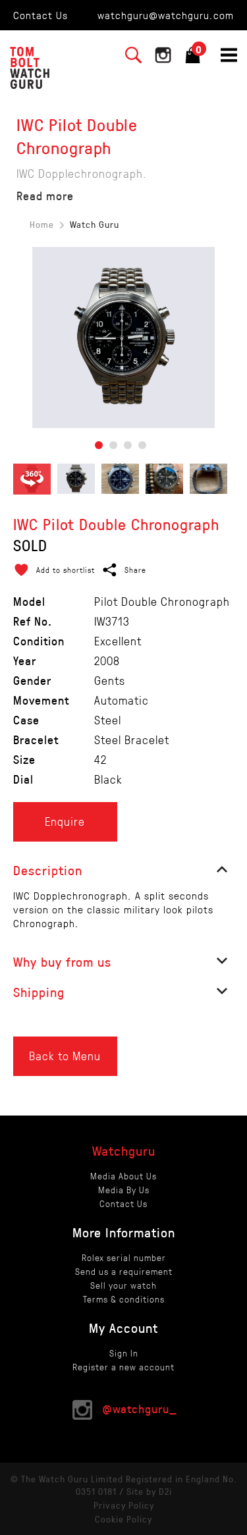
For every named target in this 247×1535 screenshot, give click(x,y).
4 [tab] (142, 445)
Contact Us (40, 15)
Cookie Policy (123, 1519)
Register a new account (123, 1366)
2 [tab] (113, 445)
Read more (45, 195)
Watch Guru (94, 224)
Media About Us (123, 1176)
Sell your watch (123, 1285)
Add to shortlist (65, 569)
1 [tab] (99, 445)
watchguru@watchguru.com (165, 15)
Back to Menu (65, 1056)
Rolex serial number (124, 1257)
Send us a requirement (124, 1271)
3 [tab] (128, 445)
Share (135, 569)
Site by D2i (149, 1491)
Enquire (65, 821)
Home (42, 224)
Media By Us (124, 1189)
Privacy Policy (124, 1505)
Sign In (123, 1353)
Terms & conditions (124, 1299)
